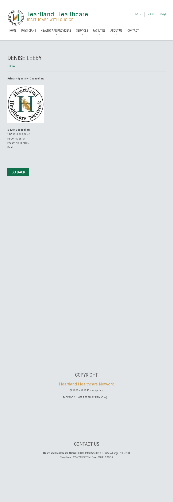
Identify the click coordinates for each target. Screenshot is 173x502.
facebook (69, 397)
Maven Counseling (18, 129)
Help (151, 14)
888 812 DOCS (105, 457)
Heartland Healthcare (56, 13)
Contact (133, 30)
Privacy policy (95, 390)
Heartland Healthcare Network (86, 384)
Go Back (18, 172)
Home (12, 30)
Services (82, 30)
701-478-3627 (79, 457)
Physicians (28, 30)
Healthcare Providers (56, 30)
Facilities (99, 30)
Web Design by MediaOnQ (92, 397)
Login (137, 14)
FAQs (163, 14)
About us (116, 30)
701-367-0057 (22, 143)
